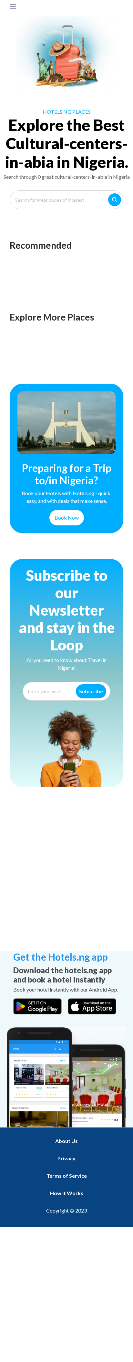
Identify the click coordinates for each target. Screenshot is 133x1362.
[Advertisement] (66, 879)
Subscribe (91, 691)
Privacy (66, 1158)
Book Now (67, 517)
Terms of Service (66, 1176)
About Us (66, 1141)
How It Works (66, 1193)
